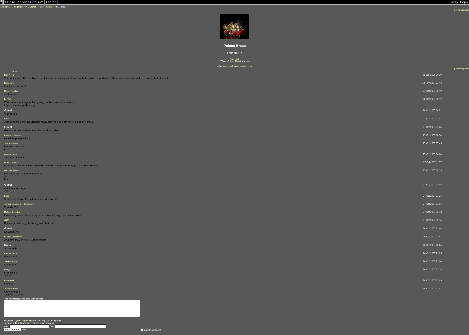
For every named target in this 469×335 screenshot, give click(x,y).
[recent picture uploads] (24, 4)
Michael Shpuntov (12, 212)
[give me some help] (454, 4)
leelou (6, 196)
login (17, 320)
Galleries (32, 7)
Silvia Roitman (10, 261)
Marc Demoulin (11, 170)
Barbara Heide (10, 154)
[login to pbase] (464, 4)
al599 (6, 220)
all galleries (19, 7)
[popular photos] (254, 4)
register (25, 320)
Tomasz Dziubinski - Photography (19, 204)
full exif (248, 61)
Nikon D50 (234, 59)
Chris (6, 119)
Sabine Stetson (11, 143)
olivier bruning (10, 162)
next (466, 10)
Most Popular (46, 7)
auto (250, 66)
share (14, 71)
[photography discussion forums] (38, 4)
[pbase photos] (8, 4)
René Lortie (9, 83)
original (244, 66)
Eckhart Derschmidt (13, 237)
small (230, 66)
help (24, 330)
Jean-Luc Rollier (11, 288)
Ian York (8, 99)
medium (237, 66)
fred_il (7, 269)
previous (458, 10)
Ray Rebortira (10, 253)
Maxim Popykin (11, 91)
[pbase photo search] (51, 4)
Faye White (9, 280)
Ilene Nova (9, 75)
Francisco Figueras (13, 135)
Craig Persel (6, 7)
